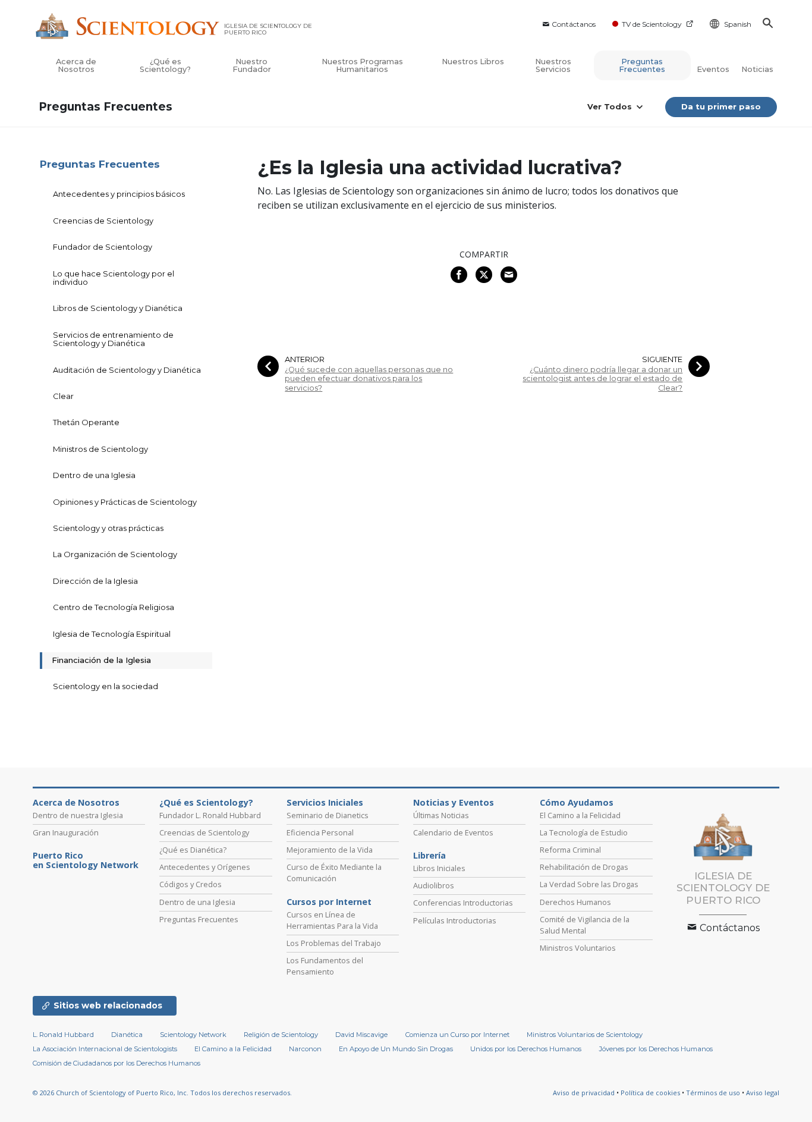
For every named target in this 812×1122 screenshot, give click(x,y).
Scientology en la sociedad (105, 686)
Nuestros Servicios (553, 65)
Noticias (757, 69)
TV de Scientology (652, 24)
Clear (63, 396)
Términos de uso (713, 1092)
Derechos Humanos (575, 902)
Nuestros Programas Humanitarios (362, 65)
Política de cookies (650, 1092)
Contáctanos (574, 24)
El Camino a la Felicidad (580, 815)
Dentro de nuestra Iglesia (78, 815)
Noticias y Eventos (453, 802)
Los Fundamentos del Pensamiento (325, 966)
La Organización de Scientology (115, 554)
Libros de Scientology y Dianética (117, 308)
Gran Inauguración (66, 832)
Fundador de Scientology (102, 247)
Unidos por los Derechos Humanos (525, 1049)
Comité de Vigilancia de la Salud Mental (585, 925)
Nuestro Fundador (251, 65)
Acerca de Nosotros (76, 65)
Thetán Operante (86, 422)
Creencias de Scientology (103, 220)
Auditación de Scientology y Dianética (127, 370)
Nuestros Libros (473, 61)
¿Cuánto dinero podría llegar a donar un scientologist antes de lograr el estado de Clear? (602, 378)
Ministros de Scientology (100, 449)
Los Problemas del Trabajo (334, 943)
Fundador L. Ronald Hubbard (210, 815)
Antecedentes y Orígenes (204, 867)
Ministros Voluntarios (578, 947)
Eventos (713, 69)
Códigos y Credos (190, 884)
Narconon (305, 1049)
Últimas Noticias (441, 815)
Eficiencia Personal (320, 832)
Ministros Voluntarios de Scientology (585, 1034)
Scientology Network (193, 1034)
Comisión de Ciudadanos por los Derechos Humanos (116, 1063)
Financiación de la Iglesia (101, 660)
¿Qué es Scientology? (165, 65)
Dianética (127, 1034)
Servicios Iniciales (325, 802)
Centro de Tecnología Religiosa (113, 607)
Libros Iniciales (439, 868)
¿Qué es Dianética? (192, 849)
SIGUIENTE (662, 359)
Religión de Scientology (281, 1034)
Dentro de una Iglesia (94, 475)
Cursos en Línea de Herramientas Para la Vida (332, 920)
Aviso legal (762, 1092)
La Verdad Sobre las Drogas (589, 884)
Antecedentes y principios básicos (119, 194)
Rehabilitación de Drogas (584, 867)
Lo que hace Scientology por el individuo (113, 278)
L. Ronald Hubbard (63, 1034)
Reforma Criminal (570, 849)
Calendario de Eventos (453, 832)
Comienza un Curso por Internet (457, 1034)
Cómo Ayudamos (576, 802)
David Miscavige (361, 1034)
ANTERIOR (305, 359)
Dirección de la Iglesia (95, 581)
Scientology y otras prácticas (108, 528)
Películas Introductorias (454, 920)
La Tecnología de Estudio (584, 832)
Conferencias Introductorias (463, 902)
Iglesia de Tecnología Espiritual (112, 634)
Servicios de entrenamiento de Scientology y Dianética (113, 339)
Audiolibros (433, 885)
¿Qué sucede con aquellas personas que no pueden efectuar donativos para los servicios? (369, 378)
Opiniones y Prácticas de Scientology (125, 502)
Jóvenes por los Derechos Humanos (656, 1049)
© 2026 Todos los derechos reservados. (162, 1092)
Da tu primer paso (721, 106)
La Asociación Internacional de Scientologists (105, 1049)
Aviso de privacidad (584, 1092)
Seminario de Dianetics (328, 815)
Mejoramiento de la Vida (330, 849)
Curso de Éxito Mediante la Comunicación (334, 873)
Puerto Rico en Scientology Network (86, 860)
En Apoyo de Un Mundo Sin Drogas (396, 1049)
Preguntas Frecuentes (642, 65)
